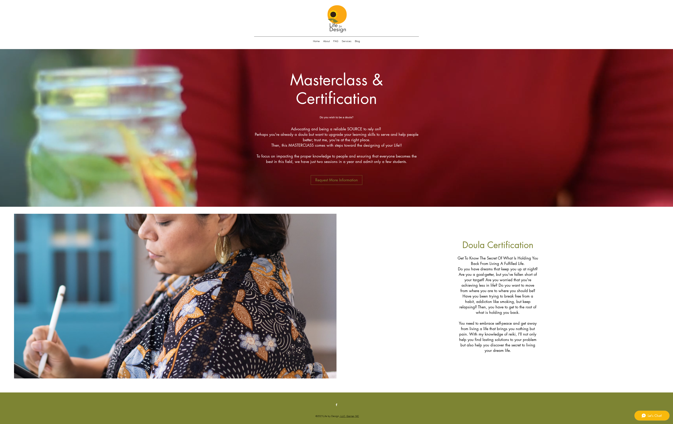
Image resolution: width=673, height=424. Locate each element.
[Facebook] (336, 404)
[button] (346, 41)
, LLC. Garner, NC (349, 416)
